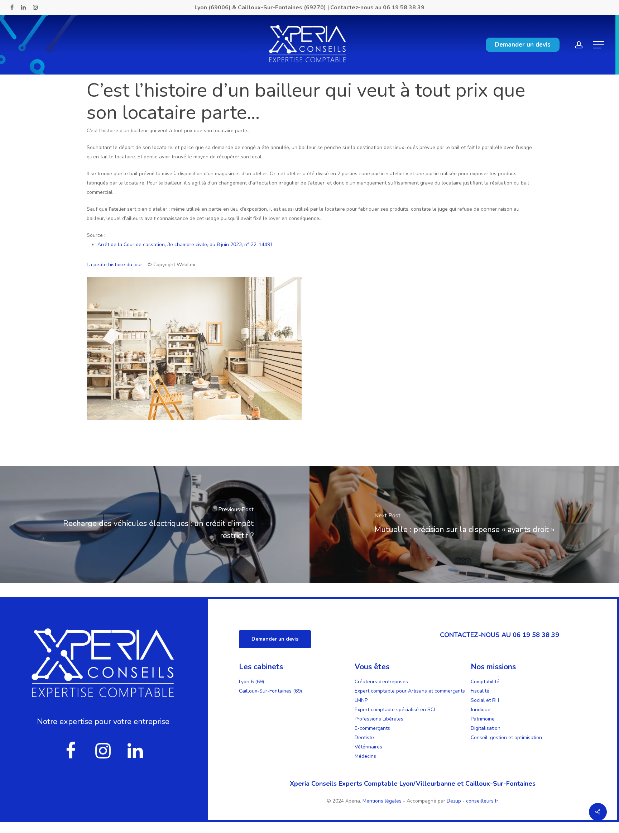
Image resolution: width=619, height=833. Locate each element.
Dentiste (364, 737)
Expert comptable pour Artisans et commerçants (410, 691)
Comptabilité (485, 681)
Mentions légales (383, 801)
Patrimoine (483, 718)
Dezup (454, 801)
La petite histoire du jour (114, 264)
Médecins (365, 756)
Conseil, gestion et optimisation (506, 737)
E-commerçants (372, 728)
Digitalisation (485, 728)
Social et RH (485, 700)
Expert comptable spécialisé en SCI (395, 709)
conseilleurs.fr (482, 801)
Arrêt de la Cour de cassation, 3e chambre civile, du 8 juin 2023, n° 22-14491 (185, 244)
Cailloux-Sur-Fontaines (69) (270, 691)
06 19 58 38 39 (403, 7)
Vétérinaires (368, 746)
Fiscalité (480, 691)
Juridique (480, 709)
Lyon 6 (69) (251, 681)
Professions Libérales (379, 718)
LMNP (361, 700)
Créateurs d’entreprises (381, 681)
